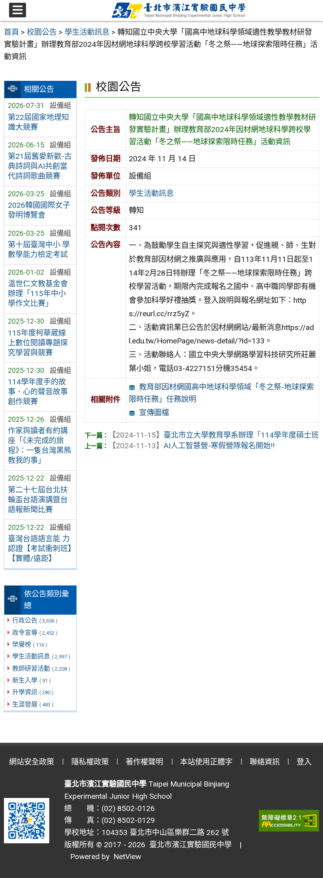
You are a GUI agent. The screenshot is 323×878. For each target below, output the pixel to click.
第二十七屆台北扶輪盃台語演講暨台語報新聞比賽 (38, 499)
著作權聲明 (144, 761)
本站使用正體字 (206, 761)
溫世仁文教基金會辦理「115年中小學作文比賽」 (38, 293)
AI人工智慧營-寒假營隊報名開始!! (191, 445)
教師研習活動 (41, 668)
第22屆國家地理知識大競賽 (38, 122)
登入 (304, 761)
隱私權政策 (90, 761)
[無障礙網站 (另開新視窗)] (289, 820)
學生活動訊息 (41, 656)
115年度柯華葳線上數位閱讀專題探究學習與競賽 (38, 342)
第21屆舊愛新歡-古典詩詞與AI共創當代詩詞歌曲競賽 (40, 166)
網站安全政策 (31, 761)
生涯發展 (33, 704)
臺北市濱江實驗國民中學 (188, 844)
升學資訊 (33, 692)
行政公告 (35, 620)
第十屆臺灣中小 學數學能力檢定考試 (39, 249)
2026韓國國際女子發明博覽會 (39, 210)
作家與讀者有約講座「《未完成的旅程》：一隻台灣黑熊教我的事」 (39, 445)
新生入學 (31, 680)
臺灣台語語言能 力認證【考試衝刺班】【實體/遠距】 (39, 548)
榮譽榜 (29, 644)
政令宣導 (35, 632)
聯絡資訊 (265, 761)
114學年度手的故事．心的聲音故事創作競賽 (38, 391)
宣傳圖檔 (154, 412)
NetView (127, 856)
